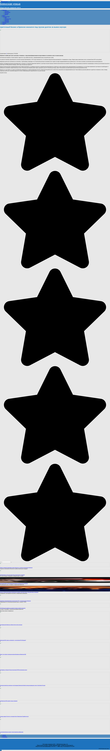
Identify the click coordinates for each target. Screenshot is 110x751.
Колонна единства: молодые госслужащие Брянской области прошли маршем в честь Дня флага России (22, 685)
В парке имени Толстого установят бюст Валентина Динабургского (14, 716)
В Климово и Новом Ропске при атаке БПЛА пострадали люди (13, 669)
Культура (4, 23)
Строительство (8, 18)
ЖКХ (6, 17)
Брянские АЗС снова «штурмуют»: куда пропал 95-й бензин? (13, 640)
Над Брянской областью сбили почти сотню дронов (11, 624)
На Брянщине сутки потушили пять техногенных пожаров (12, 574)
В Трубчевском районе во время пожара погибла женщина (12, 608)
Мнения (6, 14)
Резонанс (7, 13)
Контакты (4, 736)
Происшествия (5, 22)
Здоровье (7, 11)
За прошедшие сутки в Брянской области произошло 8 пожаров (14, 583)
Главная (4, 735)
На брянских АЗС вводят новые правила (8, 701)
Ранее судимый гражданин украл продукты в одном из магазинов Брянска (16, 567)
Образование (7, 12)
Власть (3, 15)
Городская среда (5, 16)
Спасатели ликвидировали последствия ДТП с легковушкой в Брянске (15, 600)
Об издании (4, 737)
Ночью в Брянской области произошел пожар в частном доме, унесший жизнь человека (19, 592)
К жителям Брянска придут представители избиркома (11, 732)
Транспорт (7, 21)
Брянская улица (10, 3)
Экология (7, 19)
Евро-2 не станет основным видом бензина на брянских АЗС (13, 654)
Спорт (3, 24)
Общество (4, 10)
